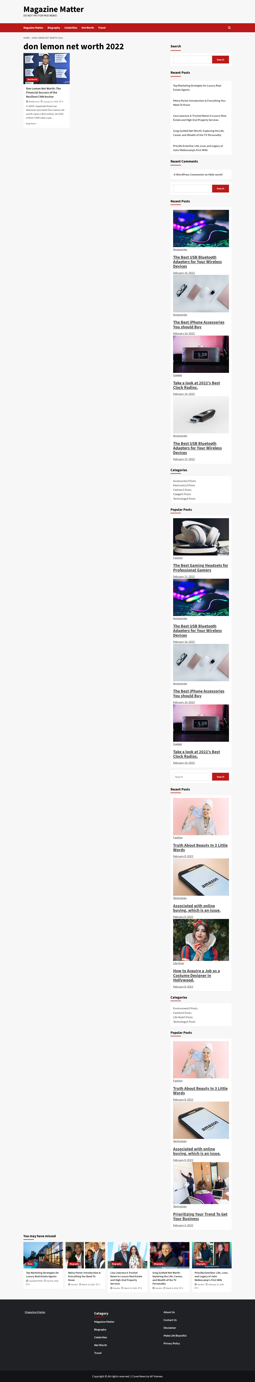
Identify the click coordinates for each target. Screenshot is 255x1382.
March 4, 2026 (172, 1288)
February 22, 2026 (216, 1284)
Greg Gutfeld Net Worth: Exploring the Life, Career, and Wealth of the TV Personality (198, 132)
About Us (169, 1312)
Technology (180, 898)
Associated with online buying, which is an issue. (197, 908)
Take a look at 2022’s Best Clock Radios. (196, 385)
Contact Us (170, 1319)
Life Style (178, 963)
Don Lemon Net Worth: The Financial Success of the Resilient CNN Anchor (43, 93)
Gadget (177, 375)
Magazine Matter (53, 9)
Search (176, 46)
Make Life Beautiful (175, 1335)
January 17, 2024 (50, 101)
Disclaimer (170, 1327)
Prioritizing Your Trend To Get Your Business (200, 1216)
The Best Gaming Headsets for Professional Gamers (200, 567)
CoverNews (139, 1376)
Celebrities (70, 28)
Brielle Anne (34, 101)
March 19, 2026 (88, 1284)
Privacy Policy (172, 1343)
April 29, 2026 (52, 1281)
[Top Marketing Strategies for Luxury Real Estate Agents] (43, 1255)
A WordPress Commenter (189, 174)
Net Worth (88, 28)
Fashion (178, 557)
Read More (31, 123)
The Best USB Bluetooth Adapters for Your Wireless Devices (197, 261)
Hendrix (74, 1284)
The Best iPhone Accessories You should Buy (198, 324)
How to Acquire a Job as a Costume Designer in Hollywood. (196, 975)
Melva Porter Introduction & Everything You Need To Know (199, 102)
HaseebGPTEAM (36, 1281)
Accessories (180, 249)
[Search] (229, 28)
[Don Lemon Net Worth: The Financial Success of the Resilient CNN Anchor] (46, 68)
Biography (54, 28)
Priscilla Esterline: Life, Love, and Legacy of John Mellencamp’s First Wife (198, 148)
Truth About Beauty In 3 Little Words (200, 847)
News (30, 1264)
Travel (102, 28)
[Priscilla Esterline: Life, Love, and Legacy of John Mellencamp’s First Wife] (212, 1255)
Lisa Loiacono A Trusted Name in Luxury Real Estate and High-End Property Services (199, 117)
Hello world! (215, 174)
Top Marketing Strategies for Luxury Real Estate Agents (197, 87)
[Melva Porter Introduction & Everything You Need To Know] (85, 1255)
